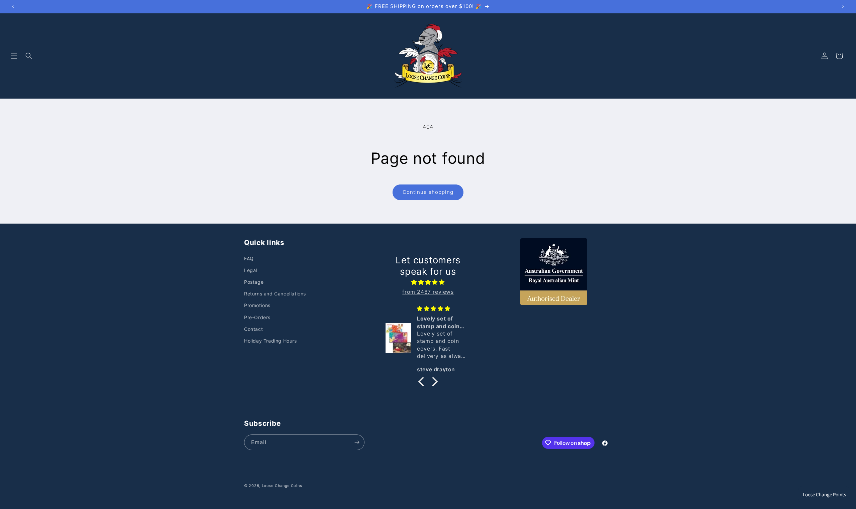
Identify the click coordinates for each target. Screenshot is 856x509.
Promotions (257, 305)
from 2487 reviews (427, 291)
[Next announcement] (843, 6)
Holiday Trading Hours (270, 341)
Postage (253, 282)
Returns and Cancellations (275, 293)
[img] (428, 282)
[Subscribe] (356, 442)
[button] (14, 55)
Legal (250, 270)
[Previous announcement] (13, 6)
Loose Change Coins (282, 485)
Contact (253, 329)
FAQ (249, 258)
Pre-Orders (257, 317)
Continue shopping (428, 192)
